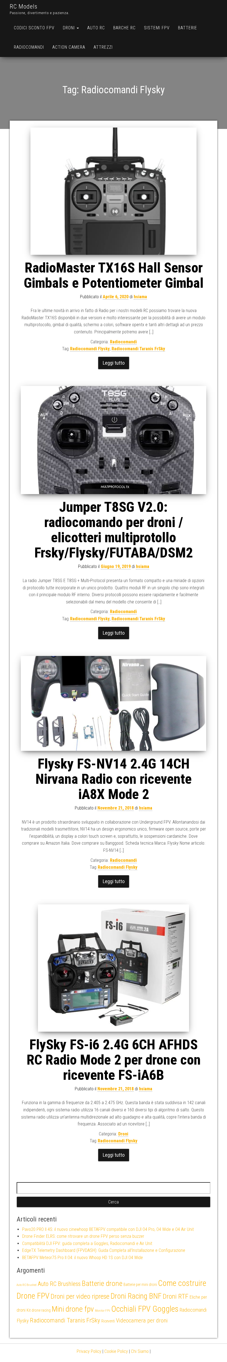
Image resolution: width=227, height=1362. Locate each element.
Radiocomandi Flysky (90, 348)
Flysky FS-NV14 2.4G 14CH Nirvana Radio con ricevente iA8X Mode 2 (113, 779)
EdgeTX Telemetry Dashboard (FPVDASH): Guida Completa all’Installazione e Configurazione (103, 1250)
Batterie (187, 27)
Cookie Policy (116, 1351)
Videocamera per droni (142, 1320)
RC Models (23, 6)
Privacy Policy (89, 1351)
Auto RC (96, 27)
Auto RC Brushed (27, 1285)
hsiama (140, 296)
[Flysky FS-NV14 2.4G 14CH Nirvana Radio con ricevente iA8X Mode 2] (113, 703)
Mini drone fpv (73, 1309)
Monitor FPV (102, 1310)
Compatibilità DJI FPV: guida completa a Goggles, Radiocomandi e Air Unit (87, 1243)
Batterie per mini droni (140, 1284)
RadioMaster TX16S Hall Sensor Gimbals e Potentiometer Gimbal (113, 275)
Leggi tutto (114, 363)
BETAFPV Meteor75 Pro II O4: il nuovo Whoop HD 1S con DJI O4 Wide (82, 1257)
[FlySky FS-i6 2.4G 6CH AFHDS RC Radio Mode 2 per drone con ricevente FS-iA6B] (113, 968)
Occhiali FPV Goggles (145, 1309)
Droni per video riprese (80, 1296)
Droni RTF (176, 1296)
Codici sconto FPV (34, 27)
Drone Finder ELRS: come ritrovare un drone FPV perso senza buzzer (83, 1236)
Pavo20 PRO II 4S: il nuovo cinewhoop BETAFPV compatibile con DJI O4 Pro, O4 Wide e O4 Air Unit (108, 1229)
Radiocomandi (29, 47)
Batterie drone (102, 1283)
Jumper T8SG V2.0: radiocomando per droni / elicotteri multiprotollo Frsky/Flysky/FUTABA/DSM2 (113, 530)
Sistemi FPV (157, 27)
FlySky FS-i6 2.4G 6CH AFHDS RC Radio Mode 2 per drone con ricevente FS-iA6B (114, 1060)
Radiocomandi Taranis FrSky (138, 348)
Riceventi (108, 1321)
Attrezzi (103, 47)
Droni (69, 27)
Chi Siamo (140, 1351)
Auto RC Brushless (59, 1283)
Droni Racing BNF (136, 1296)
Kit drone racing (39, 1310)
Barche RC (124, 27)
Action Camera (68, 47)
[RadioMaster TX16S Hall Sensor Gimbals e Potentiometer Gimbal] (113, 191)
